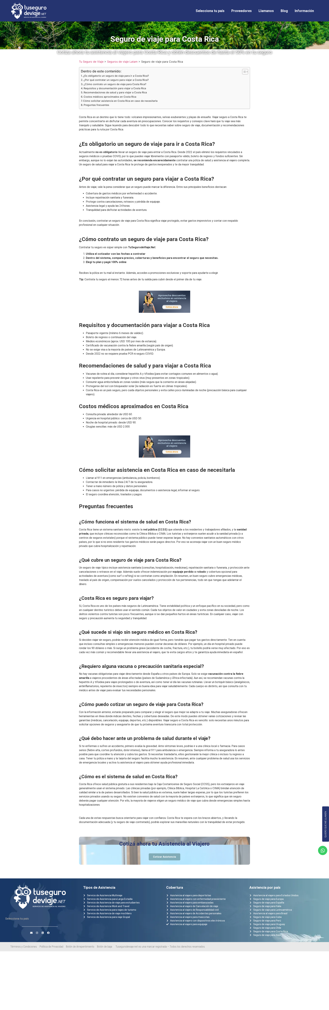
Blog (284, 11)
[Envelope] (31, 932)
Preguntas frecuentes (96, 104)
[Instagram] (37, 932)
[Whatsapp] (322, 850)
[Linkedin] (42, 932)
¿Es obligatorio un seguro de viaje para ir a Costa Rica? (116, 75)
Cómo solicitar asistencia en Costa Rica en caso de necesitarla (120, 100)
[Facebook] (48, 932)
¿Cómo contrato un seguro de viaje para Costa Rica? (115, 84)
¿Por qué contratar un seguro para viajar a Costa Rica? (116, 79)
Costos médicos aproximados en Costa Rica (110, 96)
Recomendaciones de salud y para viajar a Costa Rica (115, 92)
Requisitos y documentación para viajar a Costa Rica (115, 88)
